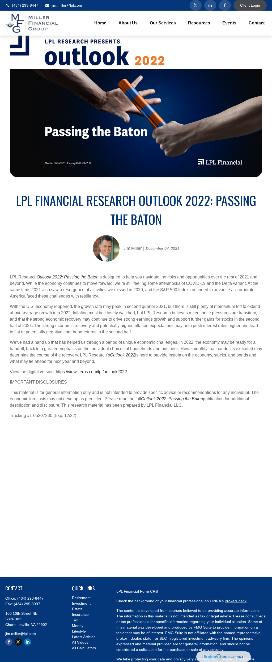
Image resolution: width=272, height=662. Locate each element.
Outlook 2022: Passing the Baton (68, 277)
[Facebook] (225, 5)
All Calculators (84, 648)
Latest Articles (83, 637)
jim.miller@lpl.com (67, 5)
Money (77, 626)
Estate (77, 609)
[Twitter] (196, 5)
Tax (75, 620)
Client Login (250, 5)
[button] (100, 23)
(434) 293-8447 (25, 5)
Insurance (80, 614)
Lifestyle (79, 631)
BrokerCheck (235, 601)
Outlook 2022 (122, 355)
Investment (81, 603)
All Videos (80, 642)
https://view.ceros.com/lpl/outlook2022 (91, 371)
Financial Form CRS (141, 591)
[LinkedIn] (210, 5)
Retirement (81, 598)
